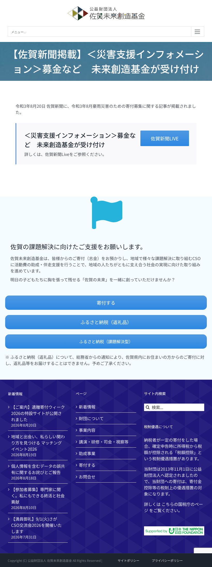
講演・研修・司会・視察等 (103, 442)
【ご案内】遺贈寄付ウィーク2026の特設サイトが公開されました (38, 413)
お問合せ (87, 476)
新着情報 (87, 407)
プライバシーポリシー (167, 560)
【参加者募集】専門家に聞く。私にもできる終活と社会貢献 (38, 495)
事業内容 (87, 430)
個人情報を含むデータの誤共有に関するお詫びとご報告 (38, 469)
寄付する (87, 465)
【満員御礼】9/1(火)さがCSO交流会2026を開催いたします (36, 525)
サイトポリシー (128, 560)
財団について (91, 418)
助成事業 (87, 453)
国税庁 (184, 504)
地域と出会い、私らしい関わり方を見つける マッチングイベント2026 (38, 442)
